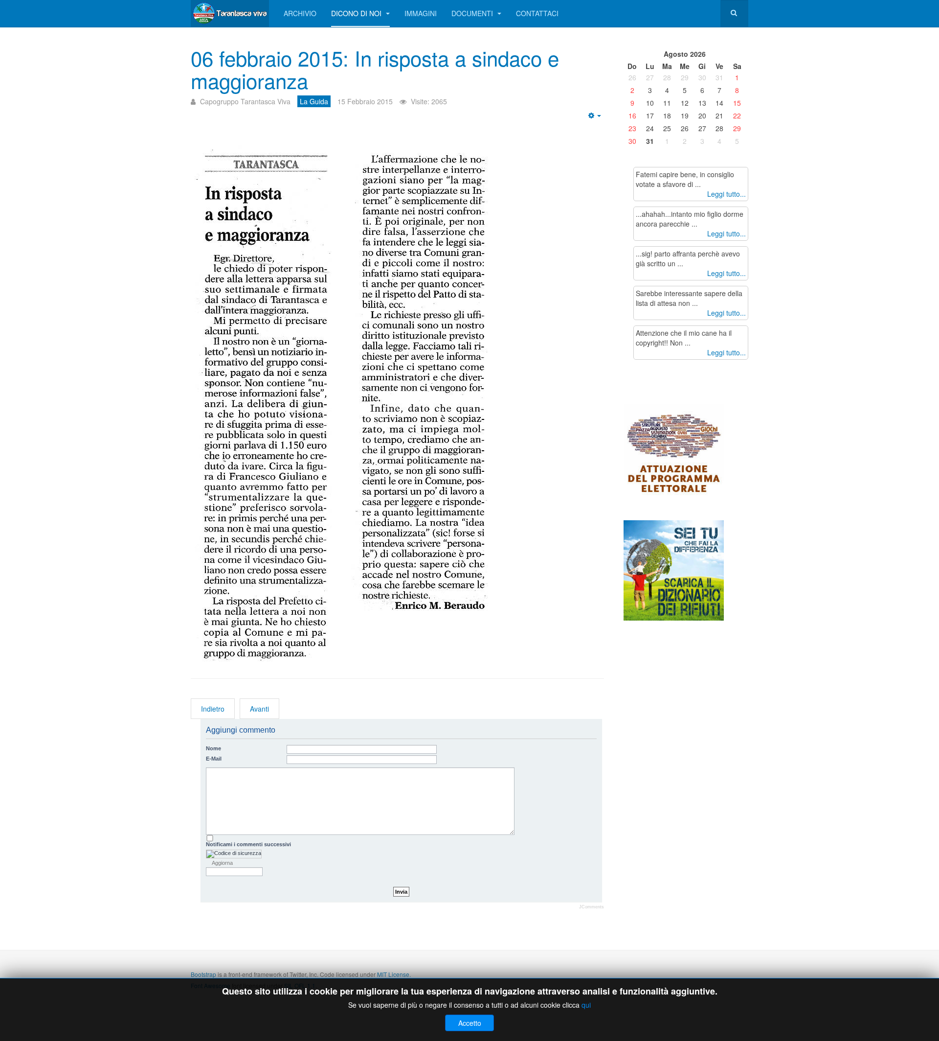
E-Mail (214, 759)
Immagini (420, 13)
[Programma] (674, 461)
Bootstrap (203, 974)
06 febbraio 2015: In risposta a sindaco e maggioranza (375, 69)
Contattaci (537, 13)
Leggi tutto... (726, 194)
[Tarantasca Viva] (230, 13)
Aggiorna (222, 863)
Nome (213, 748)
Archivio (300, 13)
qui (586, 1005)
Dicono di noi (357, 13)
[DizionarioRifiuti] (674, 569)
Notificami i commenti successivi (248, 844)
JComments (591, 906)
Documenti (473, 13)
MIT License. (394, 974)
